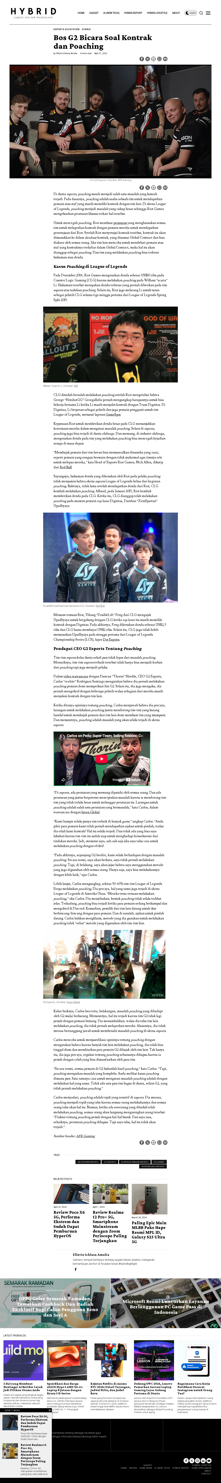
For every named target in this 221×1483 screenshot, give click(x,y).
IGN (76, 386)
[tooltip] (142, 59)
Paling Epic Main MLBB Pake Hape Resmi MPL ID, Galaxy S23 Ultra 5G (149, 1232)
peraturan (120, 223)
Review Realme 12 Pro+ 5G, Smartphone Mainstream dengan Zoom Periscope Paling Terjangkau (110, 1226)
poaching (159, 1162)
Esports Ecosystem (67, 29)
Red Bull (66, 467)
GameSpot (113, 415)
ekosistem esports (88, 1162)
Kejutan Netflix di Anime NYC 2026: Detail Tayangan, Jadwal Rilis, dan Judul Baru (110, 1388)
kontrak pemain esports (134, 1162)
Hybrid (86, 29)
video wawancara (76, 676)
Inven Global (90, 812)
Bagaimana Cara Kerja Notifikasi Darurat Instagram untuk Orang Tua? (194, 1388)
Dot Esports (111, 640)
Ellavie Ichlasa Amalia (66, 53)
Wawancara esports (153, 1166)
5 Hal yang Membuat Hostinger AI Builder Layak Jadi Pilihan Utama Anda (23, 1387)
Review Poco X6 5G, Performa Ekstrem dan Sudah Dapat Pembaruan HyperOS (69, 1224)
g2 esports (110, 1162)
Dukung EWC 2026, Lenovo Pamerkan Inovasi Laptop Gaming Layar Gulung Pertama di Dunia (153, 1388)
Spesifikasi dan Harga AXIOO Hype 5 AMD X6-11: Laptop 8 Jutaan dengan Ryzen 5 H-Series (65, 1388)
